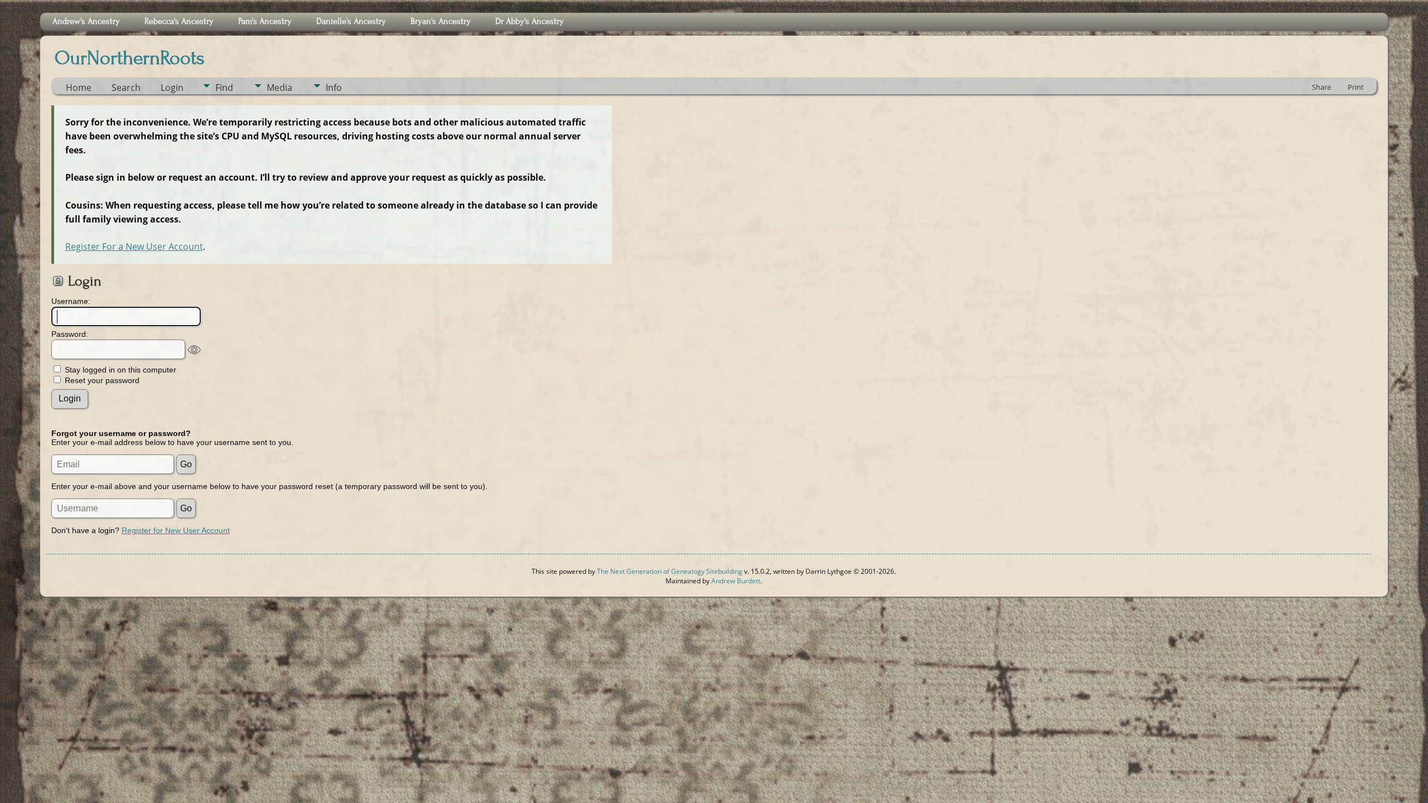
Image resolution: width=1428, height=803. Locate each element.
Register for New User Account (176, 530)
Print (1356, 87)
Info (334, 87)
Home (78, 87)
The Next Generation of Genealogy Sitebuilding (669, 571)
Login (172, 87)
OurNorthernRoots (130, 58)
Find (224, 87)
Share (1321, 87)
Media (279, 87)
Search (126, 87)
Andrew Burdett (735, 581)
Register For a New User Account (134, 246)
